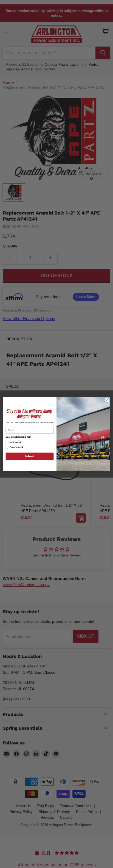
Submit (29, 456)
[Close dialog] (106, 400)
